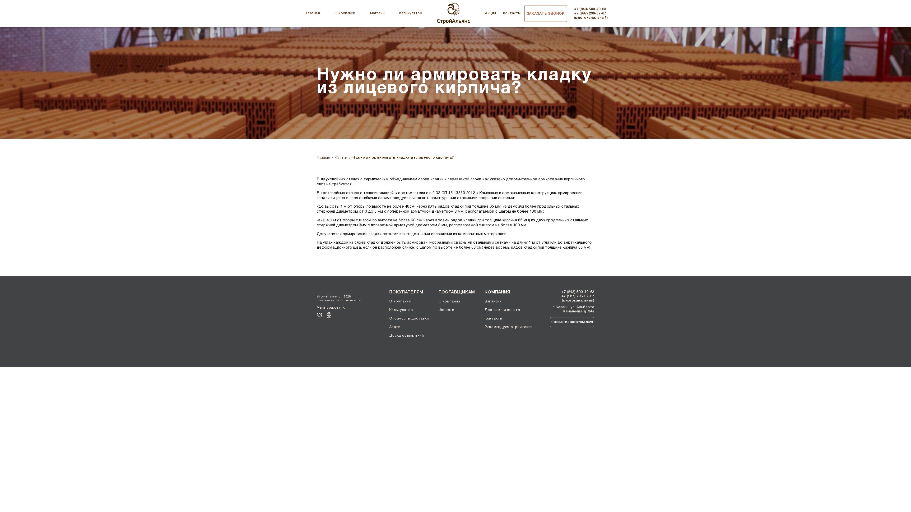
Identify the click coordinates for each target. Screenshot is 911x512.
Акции (490, 13)
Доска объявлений (406, 335)
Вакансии (493, 301)
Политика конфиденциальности (339, 300)
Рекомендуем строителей (509, 327)
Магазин (377, 13)
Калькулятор (410, 13)
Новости (446, 310)
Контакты (512, 13)
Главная (313, 13)
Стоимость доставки (409, 318)
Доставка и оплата (502, 310)
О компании (345, 13)
